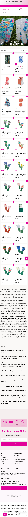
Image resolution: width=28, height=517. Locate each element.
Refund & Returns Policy (19, 459)
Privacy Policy (17, 465)
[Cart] (23, 9)
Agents (2, 463)
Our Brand (3, 457)
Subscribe (14, 444)
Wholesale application (6, 465)
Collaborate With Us (5, 468)
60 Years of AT (4, 459)
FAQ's (2, 461)
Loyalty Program (17, 468)
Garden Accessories (15, 41)
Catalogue (16, 467)
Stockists (16, 457)
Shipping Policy (17, 463)
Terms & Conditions (18, 461)
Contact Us (16, 455)
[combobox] (14, 12)
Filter (4, 50)
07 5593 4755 (5, 477)
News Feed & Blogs (5, 467)
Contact (14, 488)
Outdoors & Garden (5, 41)
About (2, 455)
